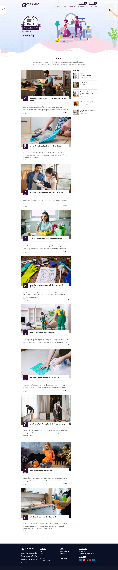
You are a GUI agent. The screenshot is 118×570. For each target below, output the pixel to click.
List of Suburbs (81, 6)
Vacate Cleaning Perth (64, 551)
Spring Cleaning (63, 553)
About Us (65, 6)
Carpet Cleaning (63, 558)
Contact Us (89, 6)
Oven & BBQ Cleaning (64, 557)
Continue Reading (65, 112)
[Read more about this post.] (46, 84)
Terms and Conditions (45, 560)
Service (59, 6)
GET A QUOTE (91, 3)
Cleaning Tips (72, 6)
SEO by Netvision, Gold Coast (91, 568)
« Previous (23, 538)
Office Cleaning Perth (64, 555)
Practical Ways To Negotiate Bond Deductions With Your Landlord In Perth (88, 93)
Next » (57, 538)
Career (95, 6)
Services (42, 553)
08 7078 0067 (81, 3)
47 (53, 538)
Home (53, 6)
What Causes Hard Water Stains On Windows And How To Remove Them (88, 102)
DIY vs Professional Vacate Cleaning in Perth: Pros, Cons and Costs (88, 74)
